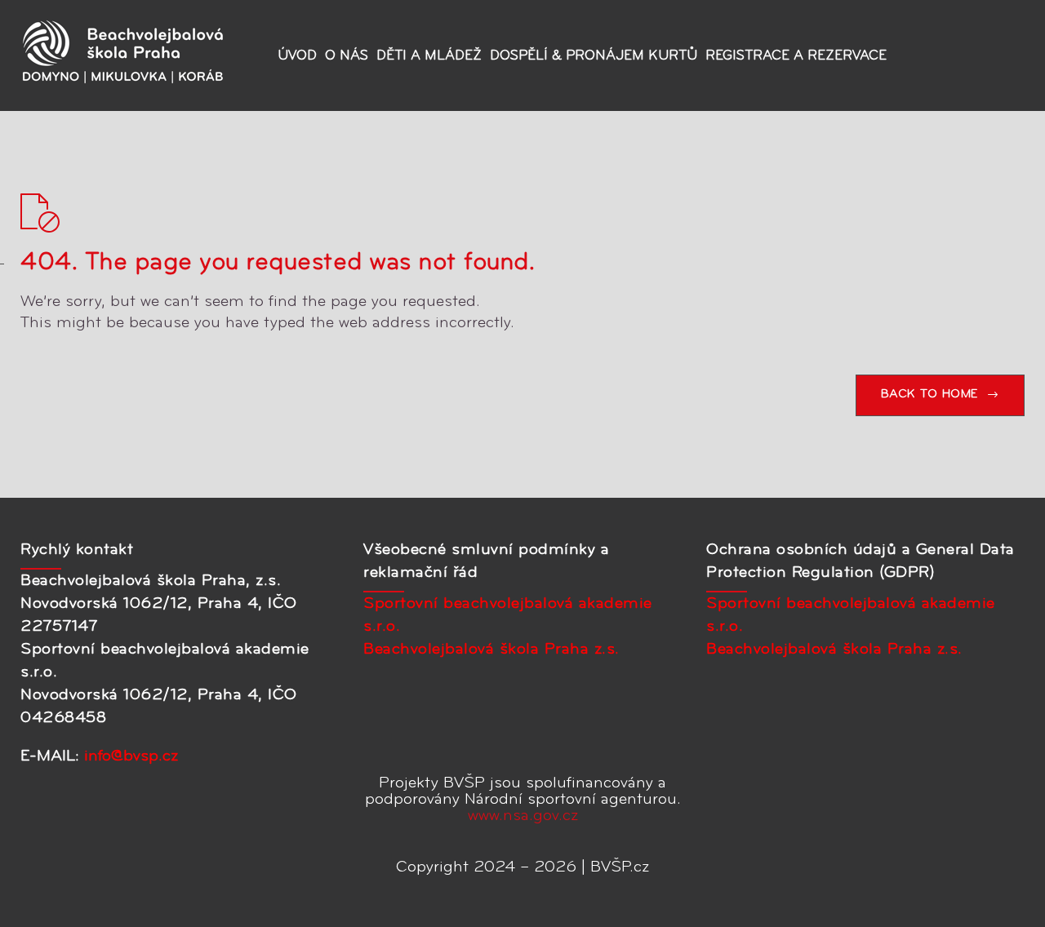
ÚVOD (297, 56)
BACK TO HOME (929, 394)
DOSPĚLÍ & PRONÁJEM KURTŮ (593, 56)
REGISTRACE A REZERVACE (796, 56)
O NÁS (346, 56)
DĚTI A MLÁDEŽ (429, 56)
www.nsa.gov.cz (523, 816)
